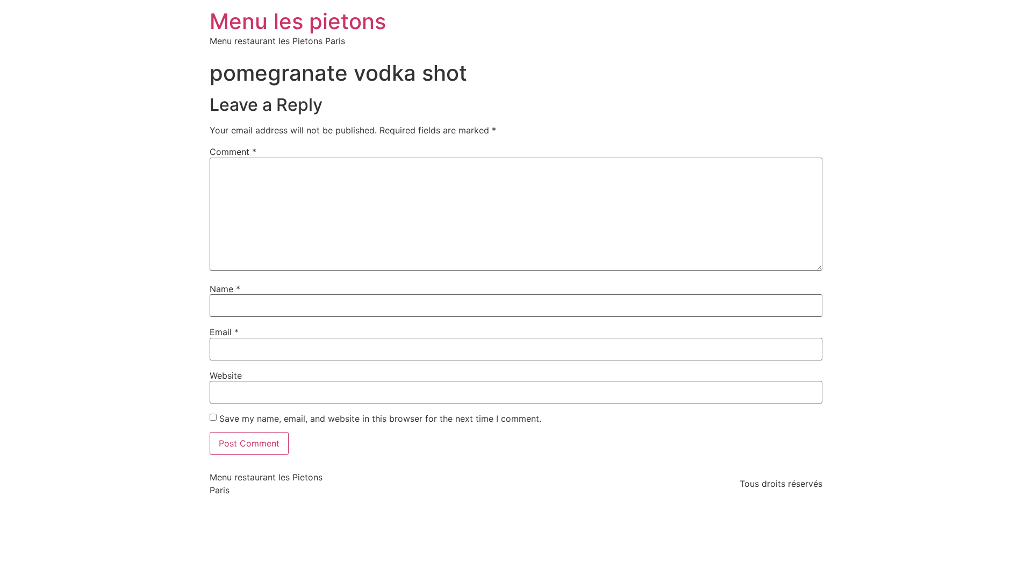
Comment (233, 151)
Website (226, 375)
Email (224, 332)
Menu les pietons (298, 21)
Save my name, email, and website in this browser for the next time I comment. (380, 418)
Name (225, 289)
